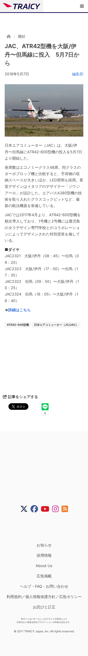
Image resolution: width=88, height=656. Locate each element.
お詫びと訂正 (44, 607)
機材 (21, 36)
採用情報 (44, 555)
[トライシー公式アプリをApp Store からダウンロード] (47, 527)
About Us (44, 565)
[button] (82, 6)
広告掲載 (44, 576)
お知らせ (44, 545)
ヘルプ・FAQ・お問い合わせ (44, 586)
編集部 (77, 74)
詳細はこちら (19, 309)
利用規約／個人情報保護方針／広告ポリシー (44, 596)
